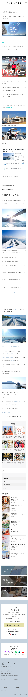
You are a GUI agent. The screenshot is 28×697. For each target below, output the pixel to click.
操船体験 (12, 360)
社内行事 (5, 488)
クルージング (17, 309)
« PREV (9, 416)
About (16, 679)
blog (4, 474)
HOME (4, 11)
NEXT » (19, 416)
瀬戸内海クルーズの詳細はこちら (11, 346)
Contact (4, 690)
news (4, 481)
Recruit (17, 687)
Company (4, 687)
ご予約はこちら (6, 412)
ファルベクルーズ (17, 401)
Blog (16, 684)
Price (3, 684)
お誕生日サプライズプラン (8, 357)
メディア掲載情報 (7, 484)
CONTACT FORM (15, 625)
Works (16, 682)
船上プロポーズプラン (12, 353)
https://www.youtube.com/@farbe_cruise (11, 292)
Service (4, 682)
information (8, 11)
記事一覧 (14, 416)
